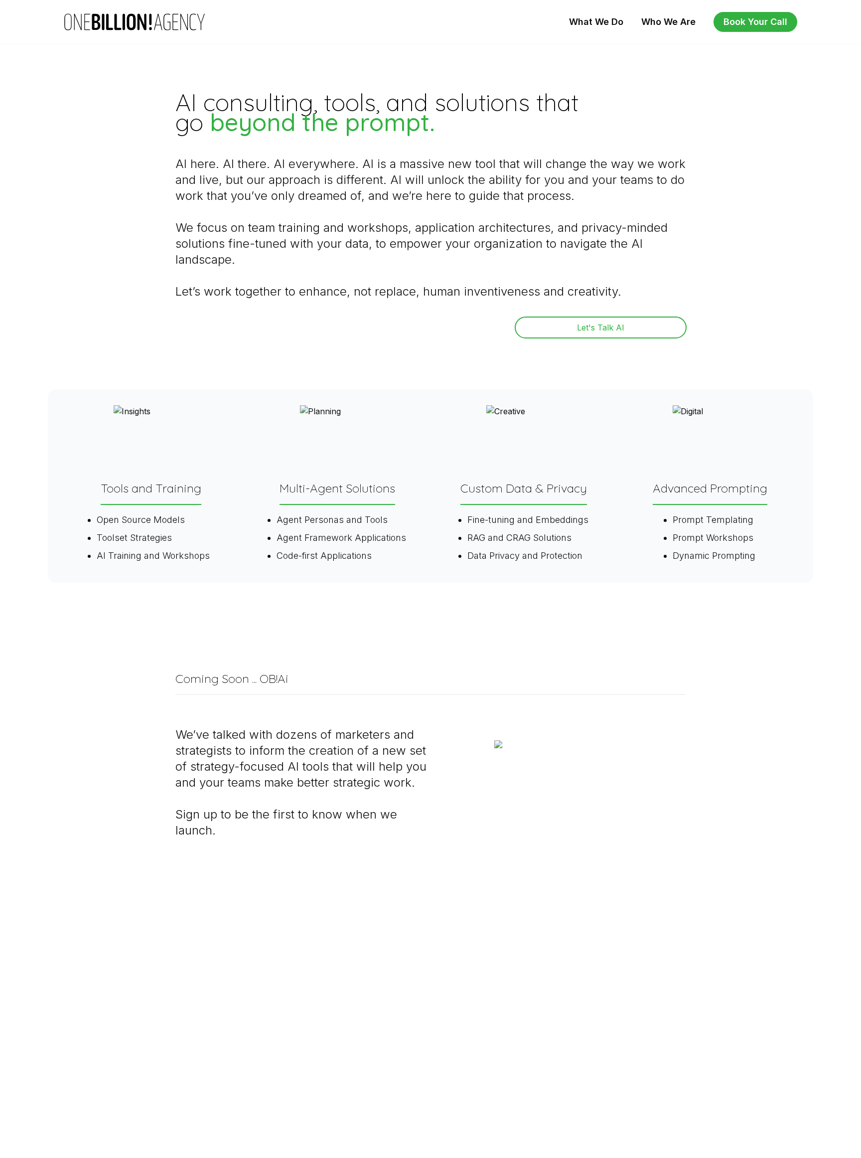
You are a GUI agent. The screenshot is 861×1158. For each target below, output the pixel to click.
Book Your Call (755, 21)
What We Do (596, 21)
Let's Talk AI (600, 327)
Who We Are (668, 21)
